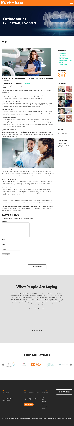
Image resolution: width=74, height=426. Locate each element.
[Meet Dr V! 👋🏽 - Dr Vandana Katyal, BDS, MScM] (61, 111)
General (27, 83)
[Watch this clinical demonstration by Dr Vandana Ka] (68, 111)
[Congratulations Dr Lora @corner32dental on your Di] (61, 103)
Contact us (44, 401)
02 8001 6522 (5, 392)
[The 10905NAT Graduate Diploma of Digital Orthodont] (68, 103)
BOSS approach (45, 392)
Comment (5, 221)
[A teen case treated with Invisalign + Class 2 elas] (68, 89)
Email (4, 244)
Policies (43, 408)
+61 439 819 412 (62, 134)
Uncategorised (63, 64)
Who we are (44, 394)
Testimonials (44, 403)
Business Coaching (64, 58)
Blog (43, 397)
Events (43, 399)
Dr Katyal (43, 395)
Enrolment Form (45, 406)
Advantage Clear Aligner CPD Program (35, 96)
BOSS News (62, 57)
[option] (6, 364)
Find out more (37, 267)
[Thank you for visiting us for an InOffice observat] (61, 89)
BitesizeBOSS (62, 53)
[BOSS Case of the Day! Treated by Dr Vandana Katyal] (68, 96)
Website (4, 249)
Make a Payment (29, 404)
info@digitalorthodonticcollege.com (31, 392)
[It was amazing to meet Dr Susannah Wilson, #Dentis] (61, 96)
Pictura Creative (69, 422)
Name (4, 239)
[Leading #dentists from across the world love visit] (61, 118)
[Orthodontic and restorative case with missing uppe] (68, 118)
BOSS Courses (62, 55)
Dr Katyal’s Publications (65, 60)
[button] (3, 364)
